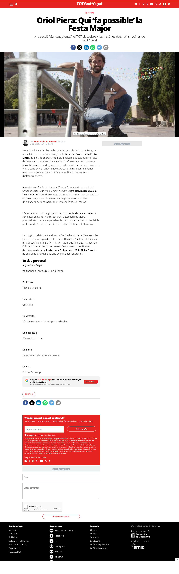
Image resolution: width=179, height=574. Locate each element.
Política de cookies (98, 548)
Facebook (59, 535)
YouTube (58, 551)
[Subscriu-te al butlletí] (136, 4)
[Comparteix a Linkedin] (86, 47)
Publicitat (13, 537)
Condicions (95, 540)
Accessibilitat (15, 551)
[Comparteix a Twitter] (79, 47)
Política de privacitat (99, 544)
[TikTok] (164, 4)
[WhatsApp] (156, 4)
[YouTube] (152, 4)
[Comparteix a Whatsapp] (92, 47)
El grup (93, 529)
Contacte (13, 533)
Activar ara (89, 381)
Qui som (12, 529)
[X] (143, 4)
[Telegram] (160, 4)
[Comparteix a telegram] (99, 47)
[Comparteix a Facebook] (73, 47)
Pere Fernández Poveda (45, 141)
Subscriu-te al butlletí (19, 540)
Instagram (60, 546)
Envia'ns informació (18, 544)
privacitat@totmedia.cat (77, 451)
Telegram (59, 556)
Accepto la (41, 435)
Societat (89, 13)
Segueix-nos (14, 548)
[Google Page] (169, 4)
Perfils (29, 394)
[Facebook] (140, 4)
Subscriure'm (81, 429)
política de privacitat (46, 435)
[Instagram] (147, 4)
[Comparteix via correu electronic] (106, 47)
